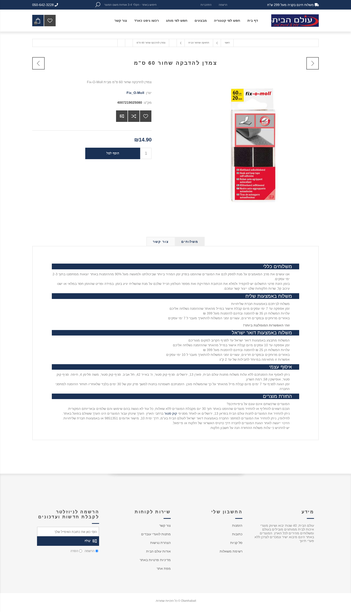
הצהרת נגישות (160, 543)
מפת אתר (164, 568)
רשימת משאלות (231, 551)
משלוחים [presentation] (189, 242)
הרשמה (223, 4)
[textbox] (130, 4)
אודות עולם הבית (158, 551)
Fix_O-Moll (135, 93)
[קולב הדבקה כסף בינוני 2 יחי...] (38, 63)
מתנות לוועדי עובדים (156, 534)
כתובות (237, 534)
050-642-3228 (43, 5)
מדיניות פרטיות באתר (155, 560)
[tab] (190, 241)
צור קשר (165, 525)
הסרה (74, 551)
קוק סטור (170, 413)
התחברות (206, 4)
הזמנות (237, 525)
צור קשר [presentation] (161, 242)
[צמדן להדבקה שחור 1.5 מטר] (312, 63)
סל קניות (236, 543)
